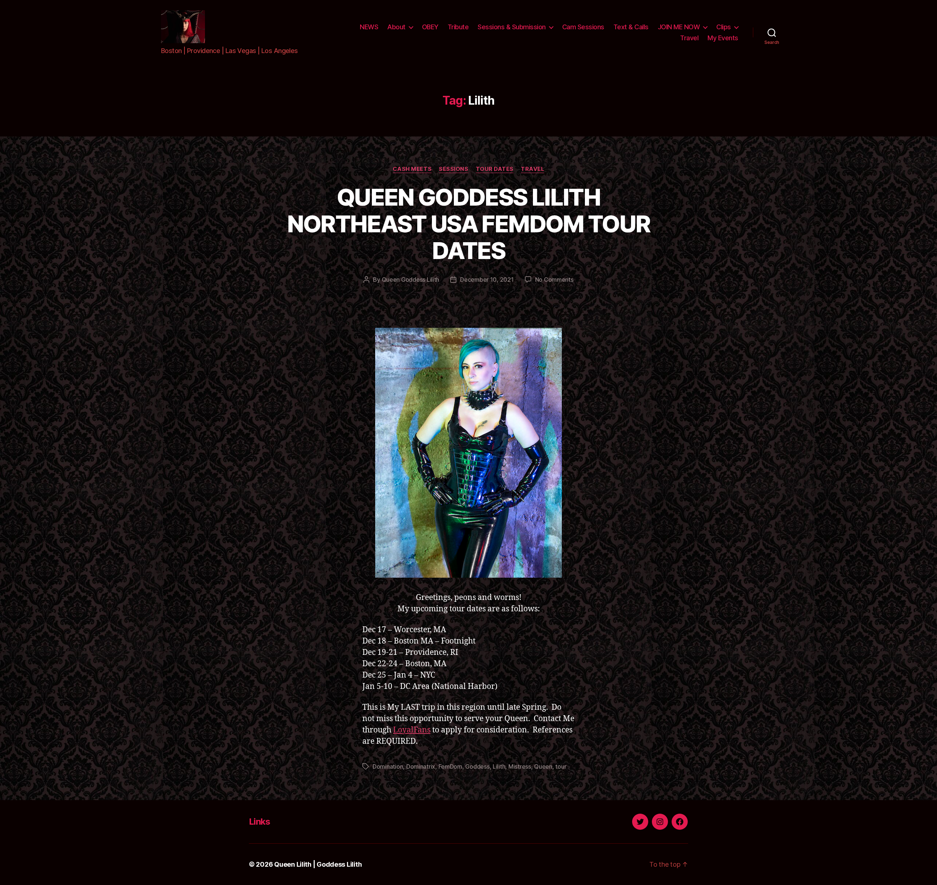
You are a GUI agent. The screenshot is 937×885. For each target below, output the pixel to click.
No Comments (554, 279)
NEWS (369, 27)
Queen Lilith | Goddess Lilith (318, 864)
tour (560, 766)
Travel (689, 38)
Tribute (458, 27)
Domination (388, 766)
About (396, 27)
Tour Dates (495, 169)
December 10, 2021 (487, 279)
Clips (723, 27)
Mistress (519, 766)
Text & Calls (631, 27)
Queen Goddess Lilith (411, 279)
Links (259, 821)
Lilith (499, 766)
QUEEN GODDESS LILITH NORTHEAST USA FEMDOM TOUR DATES (468, 224)
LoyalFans (411, 730)
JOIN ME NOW (679, 27)
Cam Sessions (583, 27)
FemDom (450, 766)
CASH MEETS (412, 169)
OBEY (430, 27)
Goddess (477, 766)
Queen (543, 766)
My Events (723, 38)
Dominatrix (420, 766)
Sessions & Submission (512, 27)
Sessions (453, 169)
